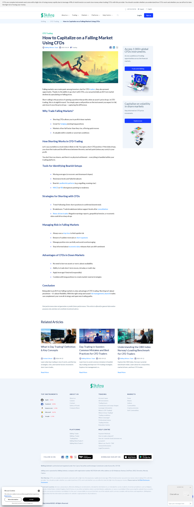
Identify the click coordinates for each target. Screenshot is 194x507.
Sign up (148, 15)
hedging (64, 124)
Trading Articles (104, 422)
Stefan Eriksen (47, 358)
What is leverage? (104, 418)
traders (92, 89)
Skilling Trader (74, 433)
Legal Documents (104, 448)
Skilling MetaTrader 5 (76, 443)
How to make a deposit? (106, 436)
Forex (129, 398)
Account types (103, 398)
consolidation (103, 209)
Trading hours (103, 403)
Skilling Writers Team (51, 47)
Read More (45, 372)
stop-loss (66, 233)
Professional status (105, 420)
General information (105, 446)
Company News (75, 408)
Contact (72, 403)
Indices (129, 403)
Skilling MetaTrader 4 (76, 441)
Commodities (131, 405)
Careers (72, 401)
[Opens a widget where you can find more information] (180, 495)
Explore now (138, 121)
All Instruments (103, 401)
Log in (139, 15)
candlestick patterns (66, 183)
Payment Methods (104, 433)
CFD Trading (54, 21)
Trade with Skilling (138, 69)
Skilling (43, 21)
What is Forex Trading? (106, 413)
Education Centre (104, 425)
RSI (61, 188)
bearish (107, 293)
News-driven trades (60, 213)
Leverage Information (105, 408)
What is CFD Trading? (105, 410)
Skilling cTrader (74, 436)
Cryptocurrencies (132, 408)
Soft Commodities (133, 410)
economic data (74, 247)
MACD (55, 188)
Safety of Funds (75, 405)
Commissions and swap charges (109, 405)
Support (142, 9)
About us (73, 398)
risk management (97, 293)
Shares (129, 401)
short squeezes (82, 238)
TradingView (74, 438)
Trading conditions (104, 415)
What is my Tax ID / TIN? (106, 443)
